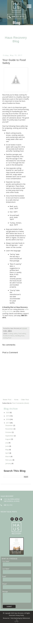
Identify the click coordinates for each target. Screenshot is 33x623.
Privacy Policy (20, 615)
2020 (8, 412)
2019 (8, 416)
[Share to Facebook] (9, 331)
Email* (4, 576)
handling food (19, 336)
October (8, 432)
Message (5, 591)
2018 (8, 419)
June (7, 446)
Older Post (25, 400)
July (6, 443)
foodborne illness (8, 336)
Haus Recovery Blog (16, 39)
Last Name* (5, 569)
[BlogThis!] (6, 331)
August (8, 439)
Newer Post (7, 400)
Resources (6, 618)
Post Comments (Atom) (20, 403)
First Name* (5, 561)
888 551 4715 (18, 16)
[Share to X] (7, 331)
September (9, 436)
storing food (7, 338)
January (8, 463)
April (7, 453)
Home (16, 400)
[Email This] (4, 331)
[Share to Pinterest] (11, 331)
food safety (22, 333)
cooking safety (13, 333)
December (9, 425)
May (7, 450)
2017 (8, 423)
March (7, 456)
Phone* (4, 584)
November (9, 429)
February (8, 460)
